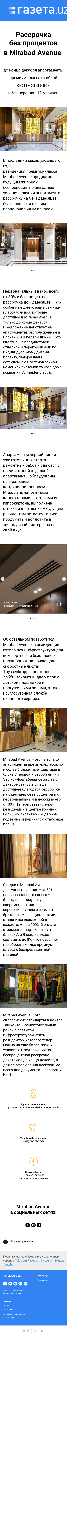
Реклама (7, 1301)
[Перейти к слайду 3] (36, 618)
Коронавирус (42, 1276)
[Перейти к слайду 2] (34, 270)
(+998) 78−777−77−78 (33, 1141)
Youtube (8, 1264)
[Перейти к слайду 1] (32, 270)
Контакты (7, 1305)
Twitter (59, 1260)
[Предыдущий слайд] (2, 244)
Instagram (47, 1260)
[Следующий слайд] (64, 244)
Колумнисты (42, 1280)
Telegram (21, 1260)
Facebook (34, 1260)
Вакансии (7, 1310)
